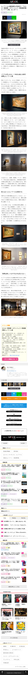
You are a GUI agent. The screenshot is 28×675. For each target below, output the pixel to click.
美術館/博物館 (6, 451)
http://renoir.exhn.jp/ (14, 355)
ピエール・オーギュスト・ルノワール (12, 454)
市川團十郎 (13, 646)
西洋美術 (16, 451)
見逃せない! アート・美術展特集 (11, 458)
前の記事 (5, 443)
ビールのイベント (16, 649)
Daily (5, 518)
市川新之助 (22, 646)
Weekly (14, 518)
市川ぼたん (6, 649)
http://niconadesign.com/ (11, 370)
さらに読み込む (14, 637)
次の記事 (23, 443)
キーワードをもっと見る (20, 666)
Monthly (23, 518)
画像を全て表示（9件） (14, 44)
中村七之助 (16, 659)
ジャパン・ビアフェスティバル (10, 656)
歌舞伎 (4, 646)
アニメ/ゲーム (6, 659)
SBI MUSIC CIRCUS (8, 653)
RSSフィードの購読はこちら (14, 398)
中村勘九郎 (6, 662)
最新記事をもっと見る (14, 586)
